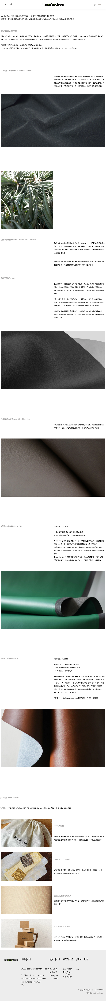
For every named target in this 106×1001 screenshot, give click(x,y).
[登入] (95, 5)
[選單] (99, 4)
